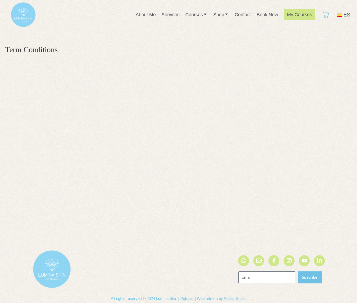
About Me (146, 14)
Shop (218, 14)
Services (171, 14)
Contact (243, 14)
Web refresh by (221, 298)
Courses (194, 14)
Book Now (267, 14)
